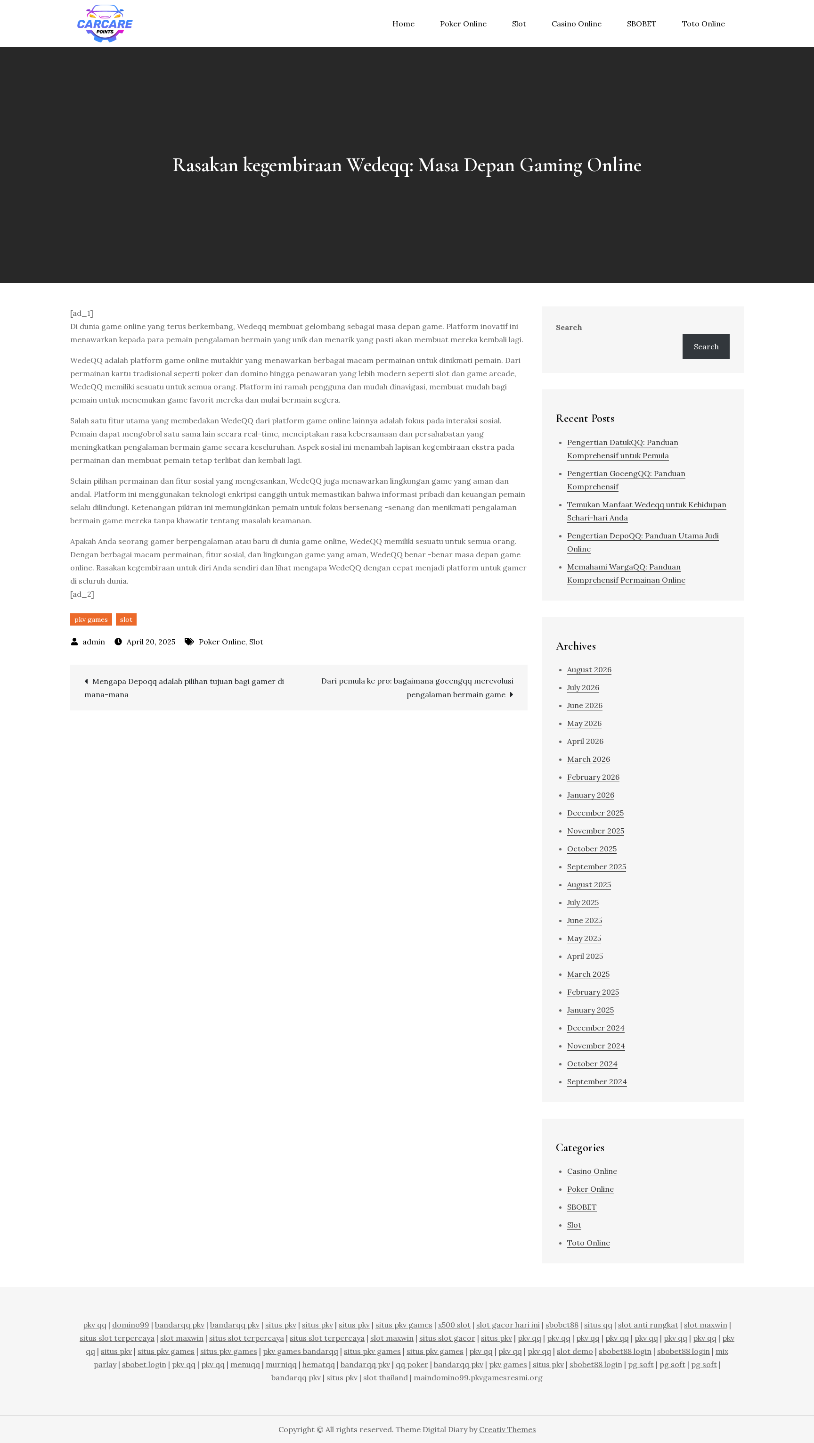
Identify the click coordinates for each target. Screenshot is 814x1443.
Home (403, 23)
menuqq (245, 1364)
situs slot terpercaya (117, 1338)
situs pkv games (403, 1324)
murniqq (281, 1364)
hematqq (318, 1364)
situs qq (598, 1324)
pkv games (91, 619)
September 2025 (596, 866)
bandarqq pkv (179, 1324)
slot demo (575, 1351)
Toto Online (703, 23)
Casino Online (577, 23)
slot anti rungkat (648, 1324)
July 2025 (583, 902)
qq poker (412, 1364)
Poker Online (463, 23)
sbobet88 (561, 1324)
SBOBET (642, 23)
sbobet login (144, 1364)
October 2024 (592, 1063)
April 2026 (585, 741)
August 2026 (589, 669)
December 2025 (595, 812)
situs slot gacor (447, 1338)
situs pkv (280, 1324)
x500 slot (454, 1324)
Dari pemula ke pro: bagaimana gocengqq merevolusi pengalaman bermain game (417, 687)
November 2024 (596, 1045)
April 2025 (585, 956)
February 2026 (593, 777)
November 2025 (595, 830)
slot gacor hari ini (508, 1324)
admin (93, 641)
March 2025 (588, 974)
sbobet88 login (625, 1351)
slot (126, 619)
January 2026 (590, 795)
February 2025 (593, 992)
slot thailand (385, 1377)
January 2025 (590, 1009)
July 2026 (583, 687)
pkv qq (94, 1324)
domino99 (130, 1324)
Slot (519, 23)
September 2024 (597, 1081)
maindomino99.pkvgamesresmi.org (478, 1377)
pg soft (641, 1364)
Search (569, 327)
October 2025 (592, 848)
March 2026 (588, 759)
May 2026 (584, 723)
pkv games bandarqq (300, 1351)
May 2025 (584, 938)
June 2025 (584, 920)
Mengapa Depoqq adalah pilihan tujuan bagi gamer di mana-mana (184, 687)
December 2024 (596, 1027)
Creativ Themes (507, 1429)
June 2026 (584, 705)
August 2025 (589, 884)
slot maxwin (705, 1324)
